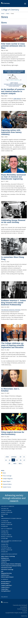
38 (10, 463)
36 (21, 460)
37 (25, 460)
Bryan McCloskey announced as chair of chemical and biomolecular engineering (13, 176)
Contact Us (4, 562)
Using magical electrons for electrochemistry (12, 433)
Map (2, 516)
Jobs (2, 571)
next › (15, 463)
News (7, 13)
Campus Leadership (6, 585)
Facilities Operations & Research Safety (11, 565)
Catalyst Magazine (8, 478)
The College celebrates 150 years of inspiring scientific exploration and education (12, 345)
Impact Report (7, 481)
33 (10, 460)
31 (24, 457)
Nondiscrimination (22, 609)
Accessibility (23, 607)
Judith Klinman (17, 98)
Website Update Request (7, 577)
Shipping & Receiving (6, 573)
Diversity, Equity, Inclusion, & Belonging (11, 564)
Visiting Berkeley (6, 591)
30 (21, 457)
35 (17, 460)
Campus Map (4, 589)
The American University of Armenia (11, 310)
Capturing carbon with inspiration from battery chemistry (11, 132)
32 (6, 460)
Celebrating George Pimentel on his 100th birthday (13, 221)
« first (8, 456)
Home (2, 13)
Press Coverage (7, 475)
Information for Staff (6, 567)
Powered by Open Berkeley (20, 605)
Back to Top (24, 616)
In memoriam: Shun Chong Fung (12, 258)
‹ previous (14, 456)
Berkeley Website (6, 581)
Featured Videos (7, 484)
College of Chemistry (10, 9)
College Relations (5, 560)
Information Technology (7, 569)
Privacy (24, 611)
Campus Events (5, 587)
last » (21, 463)
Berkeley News (5, 583)
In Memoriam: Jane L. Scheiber (10, 389)
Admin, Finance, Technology (8, 556)
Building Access (5, 558)
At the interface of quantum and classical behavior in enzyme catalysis (13, 91)
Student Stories (7, 487)
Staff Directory (5, 575)
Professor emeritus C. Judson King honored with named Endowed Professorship (13, 302)
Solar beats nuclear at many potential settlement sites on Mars (13, 46)
